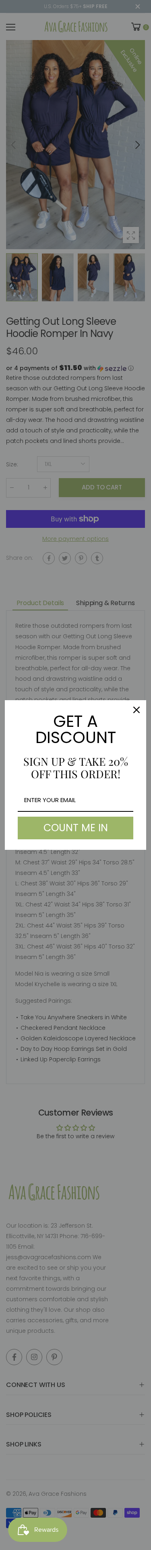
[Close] (136, 710)
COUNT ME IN (75, 828)
